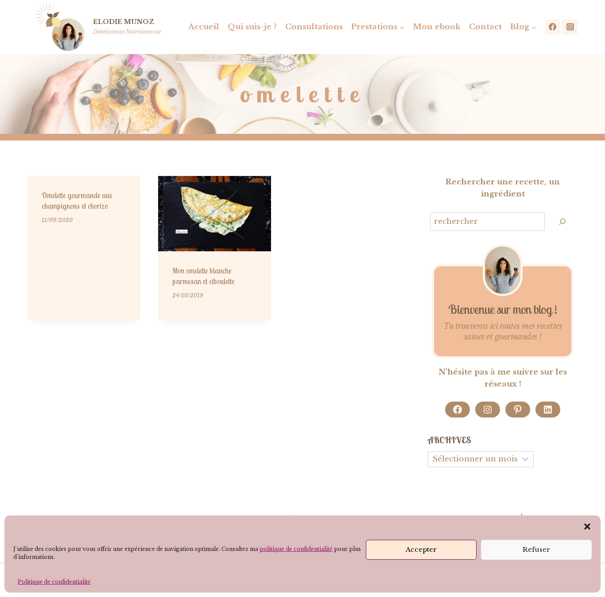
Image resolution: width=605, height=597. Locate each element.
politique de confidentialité (296, 549)
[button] (587, 526)
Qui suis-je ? (252, 26)
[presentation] (214, 213)
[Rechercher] (562, 221)
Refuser (536, 549)
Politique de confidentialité (54, 581)
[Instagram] (570, 27)
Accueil (203, 26)
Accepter (421, 549)
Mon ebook (437, 26)
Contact (485, 26)
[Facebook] (552, 27)
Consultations (314, 26)
